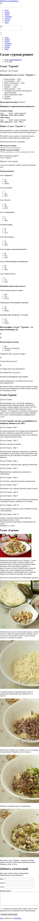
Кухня (7, 21)
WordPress (17, 918)
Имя (2, 879)
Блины (7, 12)
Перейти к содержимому (9, 1)
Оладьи (7, 18)
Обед (7, 23)
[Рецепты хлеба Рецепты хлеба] (11, 7)
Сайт (2, 887)
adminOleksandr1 (15, 60)
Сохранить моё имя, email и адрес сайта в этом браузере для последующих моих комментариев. (18, 910)
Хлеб (7, 10)
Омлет (7, 14)
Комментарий (5, 891)
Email (2, 883)
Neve (2, 918)
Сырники (8, 16)
